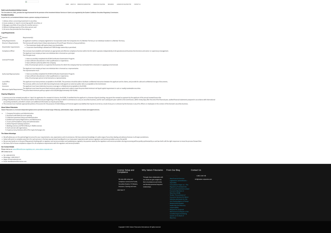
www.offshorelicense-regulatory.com (24, 149)
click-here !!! (121, 190)
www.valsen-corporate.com (44, 149)
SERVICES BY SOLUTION (99, 4)
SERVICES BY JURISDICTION (83, 4)
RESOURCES (111, 4)
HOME (67, 4)
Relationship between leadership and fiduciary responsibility (177, 205)
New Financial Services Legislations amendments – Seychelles (179, 181)
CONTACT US (137, 4)
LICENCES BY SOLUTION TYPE (124, 4)
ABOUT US (73, 4)
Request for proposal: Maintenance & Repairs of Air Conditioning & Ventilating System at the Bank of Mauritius (179, 214)
